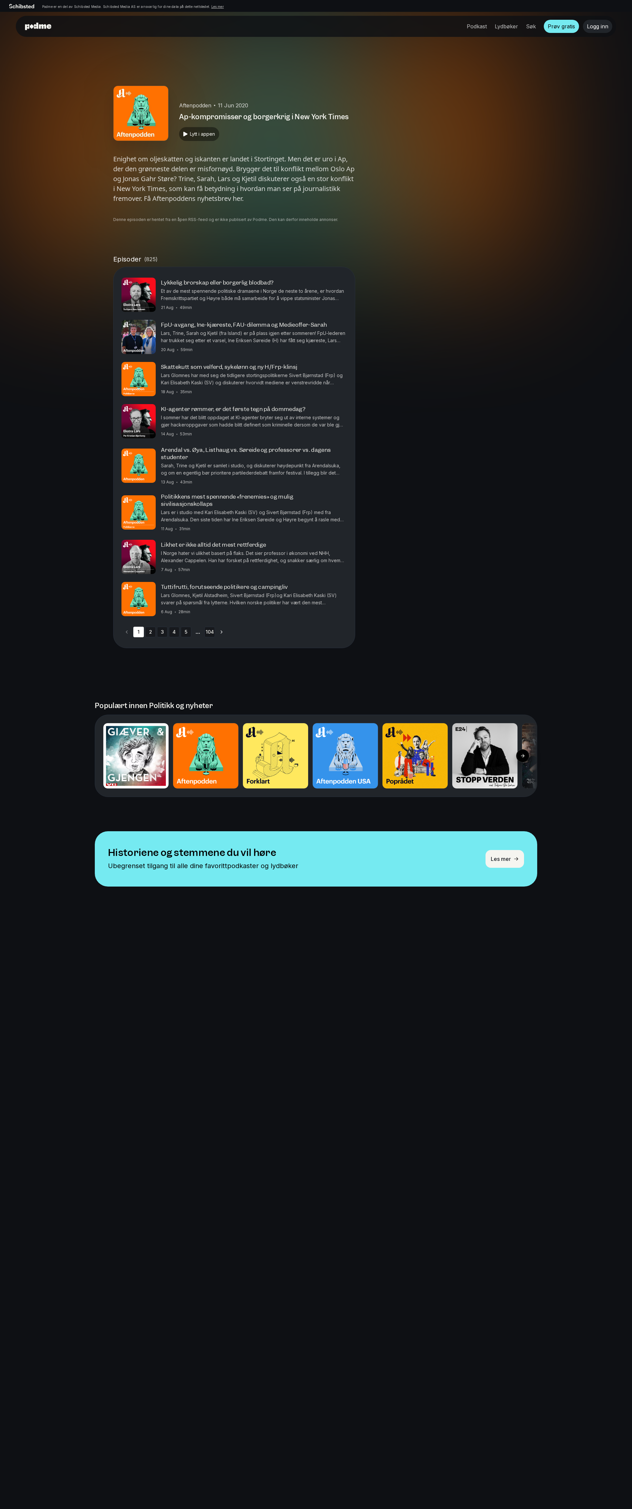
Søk (531, 26)
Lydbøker (506, 26)
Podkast (477, 26)
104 (210, 632)
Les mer (217, 7)
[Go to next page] (221, 632)
